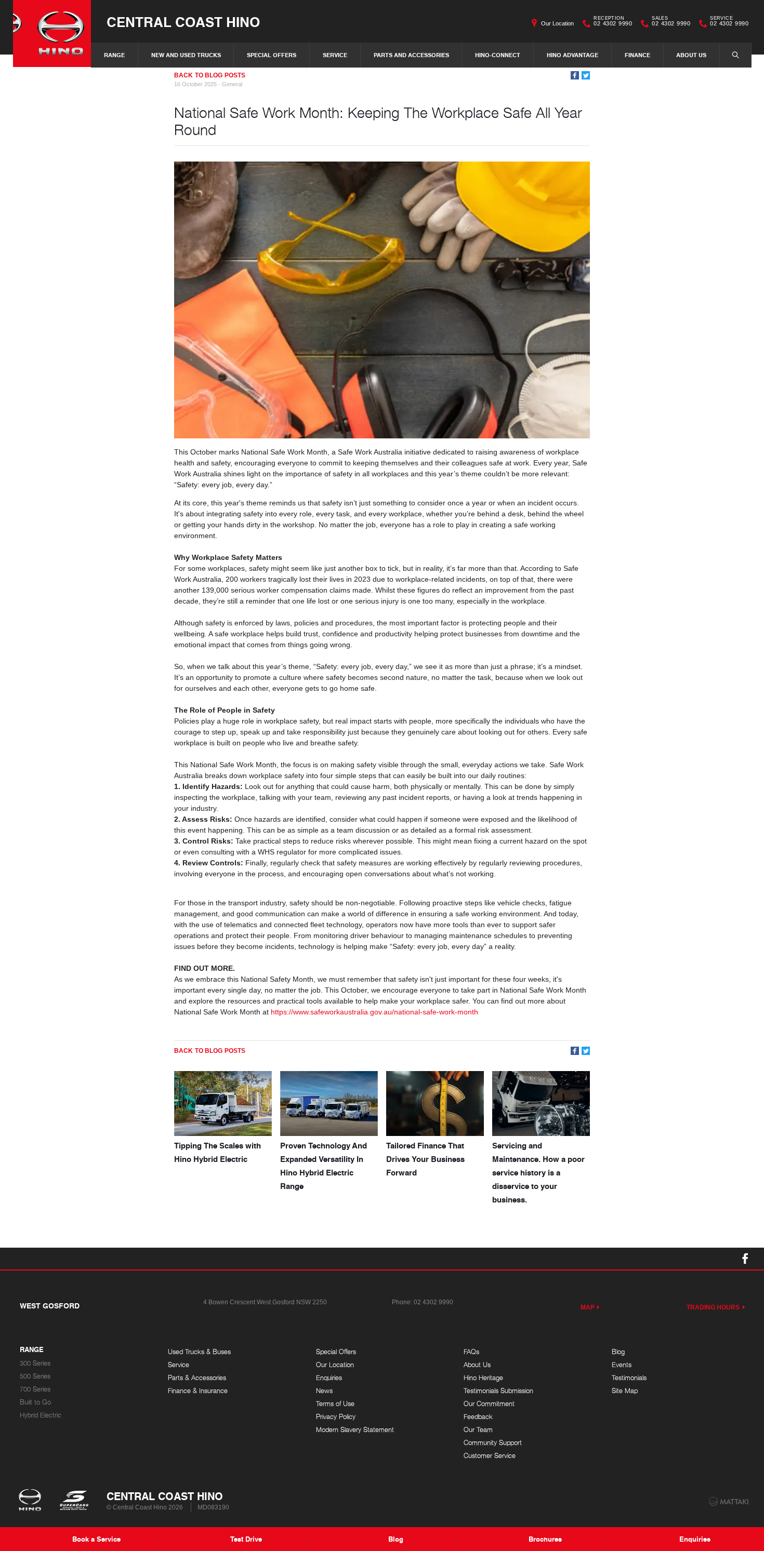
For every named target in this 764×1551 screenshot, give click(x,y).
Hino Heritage (483, 1378)
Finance (637, 55)
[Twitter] (586, 75)
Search (735, 55)
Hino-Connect (497, 55)
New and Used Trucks (186, 55)
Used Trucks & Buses (199, 1352)
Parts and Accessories (411, 55)
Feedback (478, 1417)
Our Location (557, 23)
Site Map (625, 1391)
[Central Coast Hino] (52, 33)
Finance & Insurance (198, 1391)
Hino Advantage (572, 55)
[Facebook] (575, 75)
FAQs (471, 1352)
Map (588, 1307)
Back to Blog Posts (209, 75)
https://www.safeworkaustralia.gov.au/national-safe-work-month (374, 1012)
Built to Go (35, 1402)
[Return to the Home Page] (32, 1501)
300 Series (35, 1363)
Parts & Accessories (197, 1378)
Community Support (493, 1443)
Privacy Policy (335, 1417)
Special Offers (271, 55)
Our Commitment (489, 1404)
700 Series (35, 1389)
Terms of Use (335, 1404)
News (324, 1391)
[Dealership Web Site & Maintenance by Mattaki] (728, 1501)
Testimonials (629, 1378)
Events (621, 1365)
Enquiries (329, 1378)
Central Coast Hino (183, 22)
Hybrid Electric (40, 1415)
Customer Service (490, 1456)
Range (114, 55)
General (232, 84)
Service (335, 55)
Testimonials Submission (498, 1391)
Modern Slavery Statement (355, 1430)
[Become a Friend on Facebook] (745, 1258)
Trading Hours (713, 1307)
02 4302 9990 (613, 22)
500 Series (35, 1376)
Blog (618, 1352)
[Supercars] (73, 1501)
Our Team (478, 1430)
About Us (691, 55)
